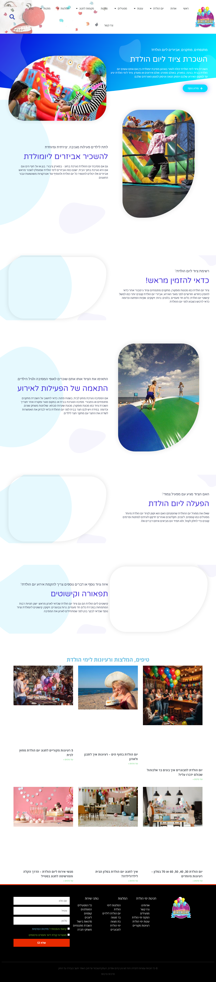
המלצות (65, 8)
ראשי (186, 8)
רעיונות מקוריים (141, 925)
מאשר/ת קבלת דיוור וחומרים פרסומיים (48, 935)
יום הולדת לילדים (111, 913)
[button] (12, 16)
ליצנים (88, 917)
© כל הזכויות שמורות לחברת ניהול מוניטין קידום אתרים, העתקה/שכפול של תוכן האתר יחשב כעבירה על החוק (108, 968)
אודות (173, 8)
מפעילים (122, 8)
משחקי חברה (84, 929)
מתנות (104, 8)
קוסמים (88, 913)
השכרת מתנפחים (82, 925)
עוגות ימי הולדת (141, 921)
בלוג (31, 8)
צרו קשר (108, 25)
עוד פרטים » (197, 779)
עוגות (140, 8)
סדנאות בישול (84, 921)
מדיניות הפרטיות (40, 929)
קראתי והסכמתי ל (49, 929)
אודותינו (145, 905)
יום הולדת (158, 8)
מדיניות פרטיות (108, 974)
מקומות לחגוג (86, 8)
